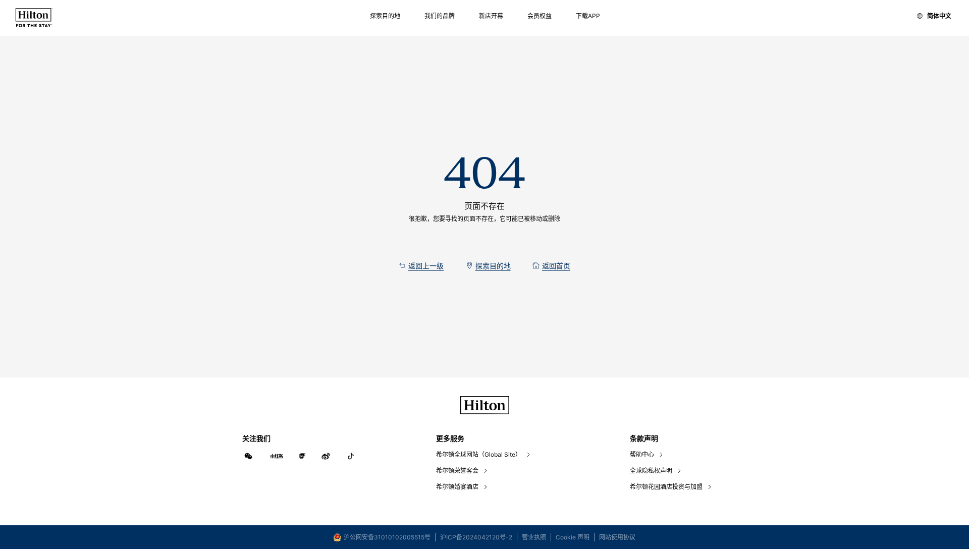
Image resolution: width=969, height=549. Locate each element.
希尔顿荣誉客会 (457, 470)
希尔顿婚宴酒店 (457, 486)
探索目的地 (385, 16)
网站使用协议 (617, 537)
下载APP (588, 16)
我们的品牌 (439, 16)
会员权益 (539, 16)
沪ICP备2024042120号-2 (476, 537)
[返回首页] (34, 18)
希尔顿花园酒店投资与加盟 (666, 486)
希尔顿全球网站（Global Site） (478, 454)
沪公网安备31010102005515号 (387, 537)
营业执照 (534, 537)
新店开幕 (491, 16)
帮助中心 (642, 454)
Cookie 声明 (572, 537)
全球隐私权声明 (651, 470)
